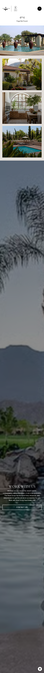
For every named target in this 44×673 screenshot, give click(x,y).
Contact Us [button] (22, 507)
